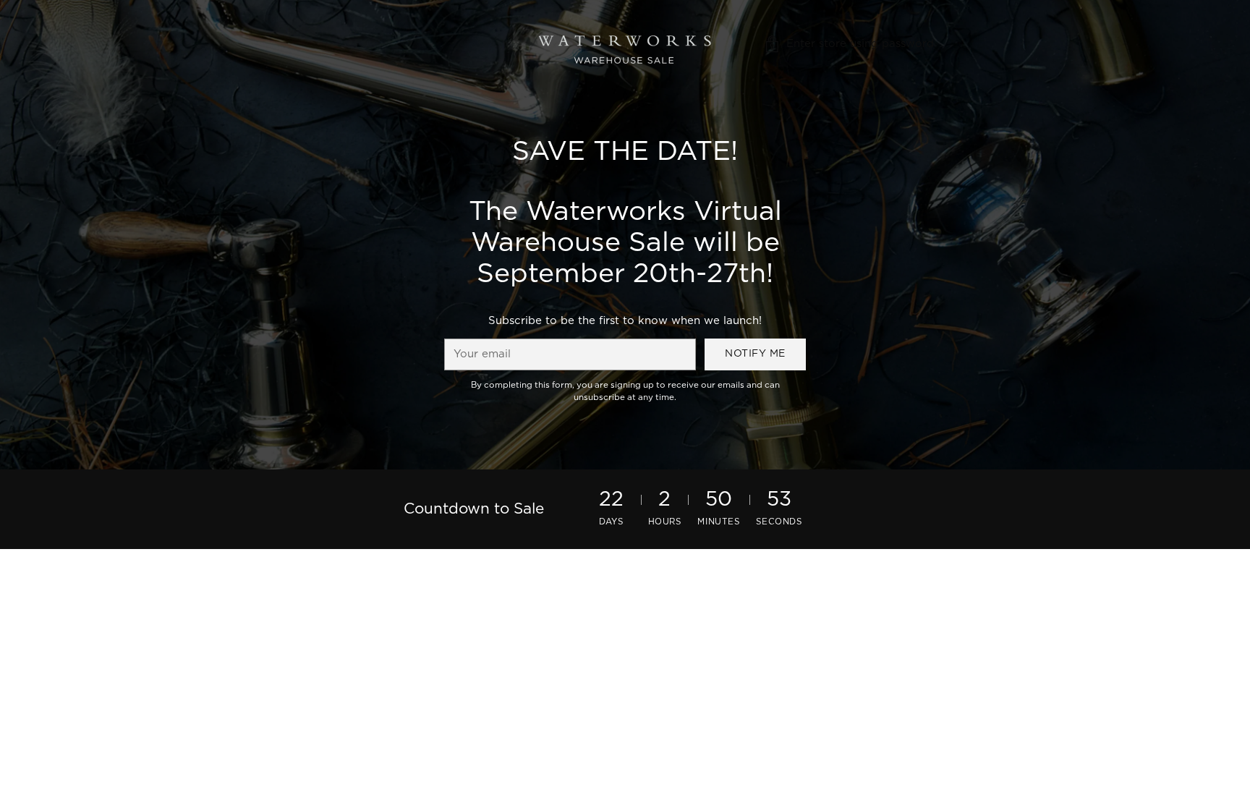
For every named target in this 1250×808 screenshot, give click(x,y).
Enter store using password (860, 43)
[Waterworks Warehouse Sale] (625, 44)
